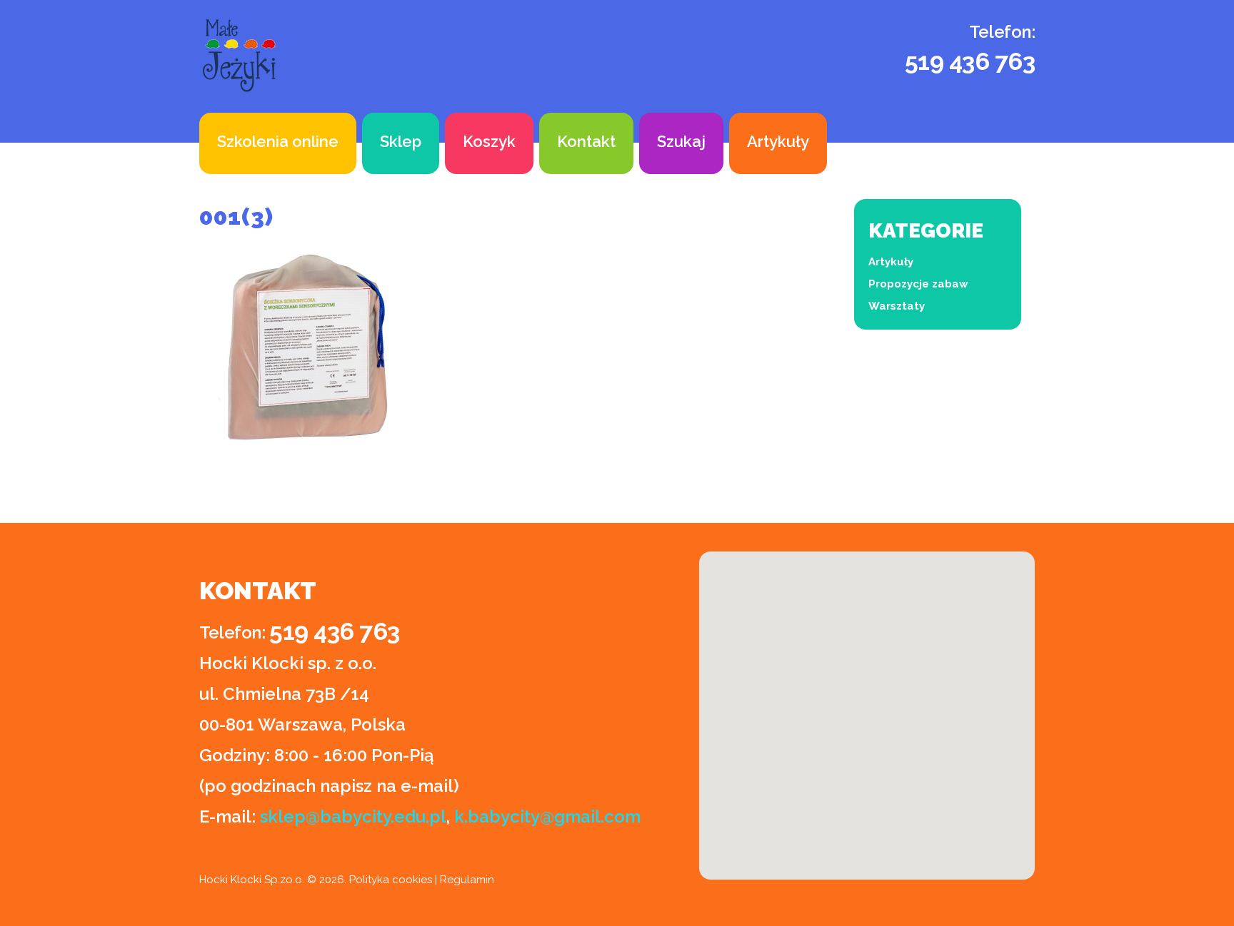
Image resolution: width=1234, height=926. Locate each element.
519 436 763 (970, 61)
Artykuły (778, 141)
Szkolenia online (277, 141)
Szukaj (681, 141)
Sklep (400, 141)
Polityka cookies (390, 879)
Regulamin (467, 879)
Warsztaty (896, 306)
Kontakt (586, 141)
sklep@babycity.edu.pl (353, 816)
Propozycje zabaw (918, 284)
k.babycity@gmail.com (547, 816)
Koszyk (489, 141)
